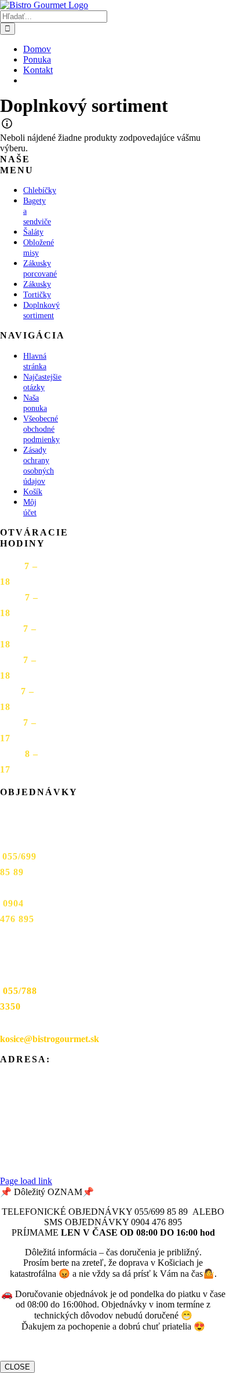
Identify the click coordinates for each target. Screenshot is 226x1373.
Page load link (26, 1181)
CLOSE (17, 1367)
